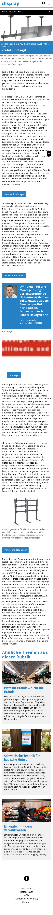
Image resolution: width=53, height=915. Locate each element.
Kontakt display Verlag (26, 898)
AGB (26, 895)
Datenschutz (26, 891)
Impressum (26, 888)
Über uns (26, 902)
